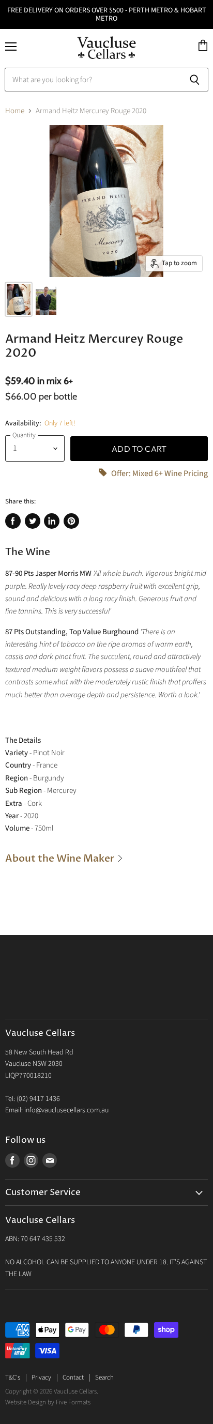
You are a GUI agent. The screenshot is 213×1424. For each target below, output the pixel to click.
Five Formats (73, 1402)
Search (104, 1377)
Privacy (41, 1377)
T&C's (12, 1377)
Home (14, 110)
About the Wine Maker (61, 858)
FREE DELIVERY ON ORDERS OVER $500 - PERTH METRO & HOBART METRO (106, 14)
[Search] (194, 79)
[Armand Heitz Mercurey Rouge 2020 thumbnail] (19, 299)
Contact (73, 1377)
